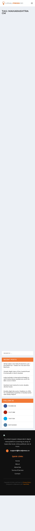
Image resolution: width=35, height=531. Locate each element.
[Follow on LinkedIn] (20, 489)
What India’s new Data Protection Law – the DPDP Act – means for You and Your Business (17, 365)
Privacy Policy (27, 482)
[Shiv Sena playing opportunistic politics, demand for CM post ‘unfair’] (17, 128)
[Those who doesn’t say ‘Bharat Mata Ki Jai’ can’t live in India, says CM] (17, 325)
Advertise (17, 467)
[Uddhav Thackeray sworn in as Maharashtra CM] (17, 18)
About (17, 464)
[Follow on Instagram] (16, 489)
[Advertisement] (17, 512)
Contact (17, 474)
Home (17, 461)
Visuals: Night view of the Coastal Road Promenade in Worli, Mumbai (17, 372)
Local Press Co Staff (9, 27)
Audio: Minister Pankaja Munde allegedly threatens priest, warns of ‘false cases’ (17, 250)
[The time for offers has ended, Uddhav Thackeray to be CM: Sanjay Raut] (17, 43)
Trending (22, 197)
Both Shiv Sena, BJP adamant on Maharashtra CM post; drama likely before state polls (16, 163)
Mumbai (22, 83)
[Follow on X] (12, 489)
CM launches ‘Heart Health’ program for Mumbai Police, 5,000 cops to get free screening (17, 280)
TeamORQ (26, 484)
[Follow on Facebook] (8, 489)
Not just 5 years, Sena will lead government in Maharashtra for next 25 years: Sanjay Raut (17, 78)
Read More (9, 35)
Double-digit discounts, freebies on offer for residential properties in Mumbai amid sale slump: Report (17, 392)
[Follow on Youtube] (24, 489)
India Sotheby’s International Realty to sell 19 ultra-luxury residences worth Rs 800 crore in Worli (16, 379)
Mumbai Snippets (25, 27)
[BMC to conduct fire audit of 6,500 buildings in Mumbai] (17, 300)
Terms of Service (17, 470)
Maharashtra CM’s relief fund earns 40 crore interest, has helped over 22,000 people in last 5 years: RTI (17, 223)
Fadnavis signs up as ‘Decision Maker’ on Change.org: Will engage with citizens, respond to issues (17, 193)
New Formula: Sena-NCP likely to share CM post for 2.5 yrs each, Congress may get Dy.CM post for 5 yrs (17, 108)
